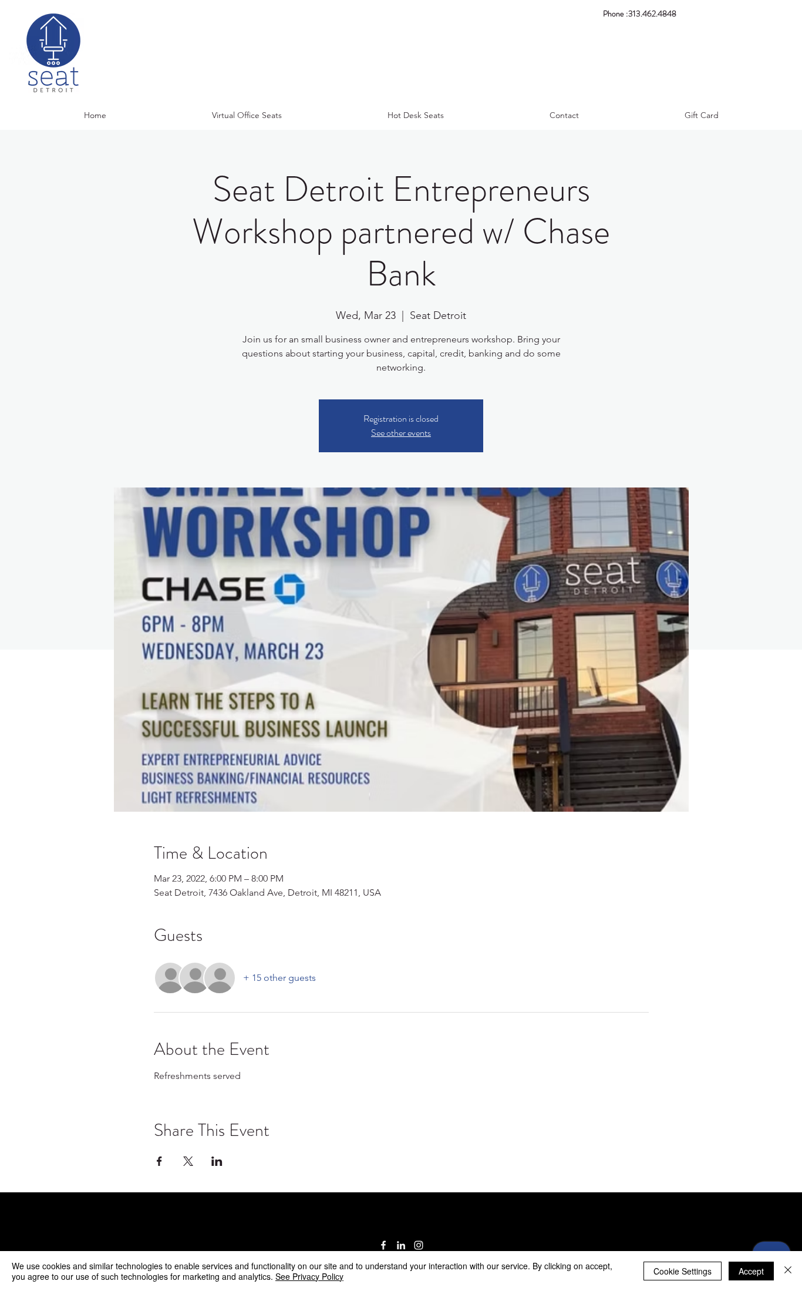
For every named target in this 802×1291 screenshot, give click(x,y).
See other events (401, 432)
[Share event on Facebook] (159, 1161)
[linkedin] (401, 1245)
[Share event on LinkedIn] (217, 1161)
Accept (751, 1271)
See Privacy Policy (309, 1276)
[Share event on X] (188, 1161)
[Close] (788, 1271)
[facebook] (383, 1245)
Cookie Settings (682, 1271)
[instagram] (418, 1245)
